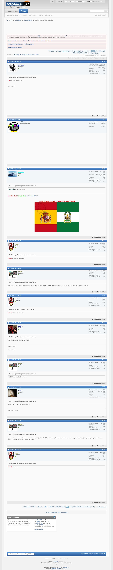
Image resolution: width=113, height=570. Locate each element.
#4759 (103, 420)
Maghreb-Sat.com (56, 568)
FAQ (20, 15)
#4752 (103, 168)
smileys (38, 521)
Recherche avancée (100, 15)
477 (96, 51)
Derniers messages (12, 15)
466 (82, 51)
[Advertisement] (56, 22)
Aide (52, 1)
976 (81, 53)
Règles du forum (39, 529)
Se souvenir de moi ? (98, 1)
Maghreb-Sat (13, 11)
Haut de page (102, 553)
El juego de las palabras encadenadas (26, 55)
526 (74, 53)
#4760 (103, 449)
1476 (85, 53)
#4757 (103, 359)
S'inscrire (59, 1)
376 (75, 51)
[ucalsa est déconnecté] (12, 393)
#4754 (103, 268)
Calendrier (25, 15)
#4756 (103, 322)
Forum (23, 11)
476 (93, 51)
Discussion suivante (62, 512)
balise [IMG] (39, 523)
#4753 (103, 240)
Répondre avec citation (99, 116)
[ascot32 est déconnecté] (12, 274)
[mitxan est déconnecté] (12, 329)
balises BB (39, 519)
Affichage (101, 58)
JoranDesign (66, 567)
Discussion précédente (51, 512)
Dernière (94, 53)
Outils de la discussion (73, 58)
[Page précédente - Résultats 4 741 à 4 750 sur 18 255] (71, 51)
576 (78, 53)
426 (79, 51)
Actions (41, 15)
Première (66, 51)
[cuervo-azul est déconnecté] (12, 68)
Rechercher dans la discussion (89, 58)
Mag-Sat (91, 553)
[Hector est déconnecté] (11, 247)
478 (100, 51)
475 (89, 51)
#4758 (103, 387)
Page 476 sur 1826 (55, 51)
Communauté (32, 15)
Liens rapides (48, 15)
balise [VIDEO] (39, 525)
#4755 (103, 295)
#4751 (103, 61)
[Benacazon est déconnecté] (12, 174)
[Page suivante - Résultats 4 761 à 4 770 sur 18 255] (90, 53)
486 (103, 51)
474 (86, 51)
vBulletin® (56, 561)
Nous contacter (84, 553)
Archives (96, 553)
